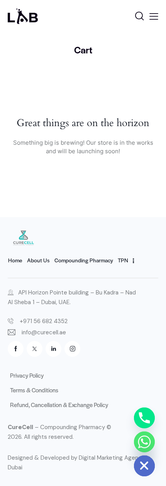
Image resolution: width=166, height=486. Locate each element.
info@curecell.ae (44, 332)
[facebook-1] (16, 349)
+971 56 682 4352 (44, 321)
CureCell (20, 427)
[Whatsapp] (144, 441)
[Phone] (144, 417)
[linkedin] (53, 349)
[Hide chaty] (144, 465)
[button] (153, 16)
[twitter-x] (34, 349)
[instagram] (72, 349)
